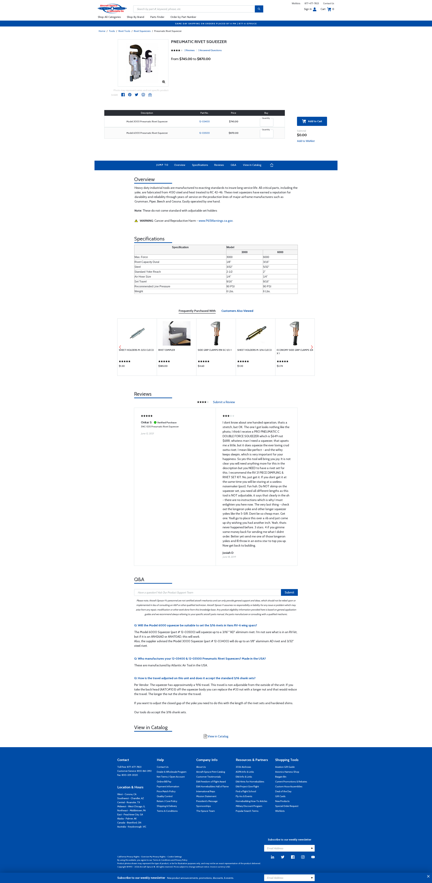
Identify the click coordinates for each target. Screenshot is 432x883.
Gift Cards (280, 796)
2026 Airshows (243, 766)
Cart (327, 9)
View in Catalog (252, 165)
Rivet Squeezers (142, 31)
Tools (112, 31)
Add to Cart (314, 121)
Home (102, 31)
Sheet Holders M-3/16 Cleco (254, 349)
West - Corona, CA (126, 794)
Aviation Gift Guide (285, 766)
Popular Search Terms (247, 810)
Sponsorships (203, 806)
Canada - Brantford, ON (129, 822)
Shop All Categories (109, 17)
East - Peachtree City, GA (130, 814)
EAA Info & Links (244, 776)
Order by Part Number (183, 17)
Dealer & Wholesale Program (171, 771)
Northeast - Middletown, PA (131, 810)
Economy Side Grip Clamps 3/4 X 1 (295, 351)
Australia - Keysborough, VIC (131, 826)
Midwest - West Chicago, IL (131, 806)
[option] (143, 63)
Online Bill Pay (164, 781)
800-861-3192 (144, 770)
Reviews (219, 165)
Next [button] (312, 347)
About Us (201, 766)
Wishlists (296, 3)
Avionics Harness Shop (287, 771)
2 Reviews (189, 50)
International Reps (205, 791)
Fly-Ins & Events (244, 796)
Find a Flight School (246, 791)
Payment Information (168, 786)
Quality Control (164, 796)
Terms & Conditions (167, 810)
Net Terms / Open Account (171, 776)
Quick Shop (137, 366)
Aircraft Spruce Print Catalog (210, 771)
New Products (282, 801)
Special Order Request (286, 806)
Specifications (200, 165)
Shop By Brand (135, 17)
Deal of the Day (283, 791)
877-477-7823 (312, 3)
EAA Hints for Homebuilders (250, 781)
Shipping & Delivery (167, 806)
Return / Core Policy (167, 801)
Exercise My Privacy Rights (153, 856)
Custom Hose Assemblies (288, 786)
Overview (179, 165)
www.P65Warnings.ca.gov (216, 220)
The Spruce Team (205, 810)
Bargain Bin (280, 776)
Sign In (308, 9)
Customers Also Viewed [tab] (237, 311)
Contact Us (328, 3)
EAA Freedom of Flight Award (211, 781)
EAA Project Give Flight (247, 786)
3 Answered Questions (210, 50)
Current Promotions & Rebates (291, 781)
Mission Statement (206, 796)
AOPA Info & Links (245, 771)
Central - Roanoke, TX (128, 802)
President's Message (207, 801)
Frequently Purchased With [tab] (197, 311)
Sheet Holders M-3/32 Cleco (136, 349)
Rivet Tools (124, 31)
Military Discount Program (249, 806)
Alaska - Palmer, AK (127, 818)
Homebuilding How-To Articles (251, 801)
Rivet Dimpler (166, 349)
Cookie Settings (174, 856)
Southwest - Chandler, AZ (130, 798)
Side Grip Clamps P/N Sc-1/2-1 (215, 349)
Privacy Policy (181, 860)
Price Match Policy (166, 791)
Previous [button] (120, 347)
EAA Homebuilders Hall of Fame (212, 786)
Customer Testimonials (208, 776)
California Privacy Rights (128, 856)
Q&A (233, 165)
